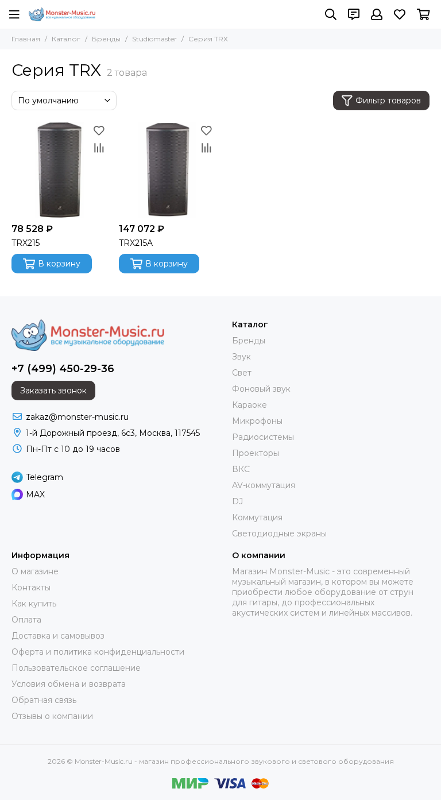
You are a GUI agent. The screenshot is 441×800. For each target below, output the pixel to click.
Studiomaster (154, 38)
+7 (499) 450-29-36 (62, 368)
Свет (242, 373)
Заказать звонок (53, 390)
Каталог (66, 38)
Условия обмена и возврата (68, 684)
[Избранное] (98, 130)
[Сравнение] (98, 147)
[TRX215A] (167, 170)
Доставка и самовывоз (58, 636)
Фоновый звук (261, 389)
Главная (25, 38)
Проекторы (255, 453)
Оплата (26, 620)
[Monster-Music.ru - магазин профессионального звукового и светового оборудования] (62, 14)
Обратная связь (43, 700)
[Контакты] (353, 14)
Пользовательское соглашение (76, 668)
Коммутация (257, 517)
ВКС (241, 469)
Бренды (106, 38)
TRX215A (136, 243)
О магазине (35, 571)
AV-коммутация (263, 485)
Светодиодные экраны (279, 533)
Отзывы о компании (52, 716)
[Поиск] (330, 14)
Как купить (33, 603)
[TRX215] (59, 170)
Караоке (249, 405)
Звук (241, 356)
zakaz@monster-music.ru (77, 417)
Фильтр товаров (388, 100)
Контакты (31, 587)
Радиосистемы (263, 437)
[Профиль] (376, 14)
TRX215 (25, 243)
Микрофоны (257, 421)
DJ (237, 501)
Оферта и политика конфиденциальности (97, 652)
